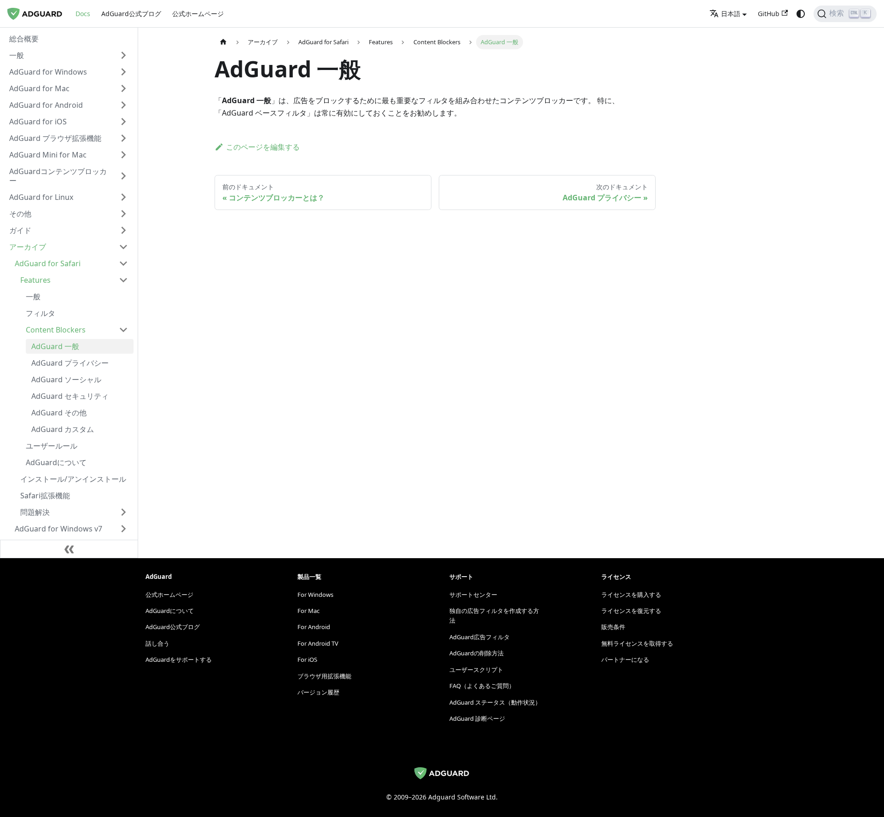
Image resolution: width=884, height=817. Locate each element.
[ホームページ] (223, 42)
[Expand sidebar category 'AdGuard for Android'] (123, 105)
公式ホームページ (198, 13)
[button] (69, 55)
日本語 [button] (730, 13)
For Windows (315, 594)
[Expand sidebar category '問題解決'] (123, 512)
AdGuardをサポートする (178, 659)
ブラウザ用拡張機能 (324, 676)
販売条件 (613, 627)
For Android (313, 627)
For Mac (308, 611)
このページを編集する (263, 147)
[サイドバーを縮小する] (69, 549)
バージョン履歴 (318, 692)
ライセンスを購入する (631, 594)
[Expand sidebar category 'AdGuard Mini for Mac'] (123, 154)
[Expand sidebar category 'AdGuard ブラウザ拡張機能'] (123, 138)
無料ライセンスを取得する (637, 643)
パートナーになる (625, 659)
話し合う (157, 643)
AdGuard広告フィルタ (479, 637)
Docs (83, 13)
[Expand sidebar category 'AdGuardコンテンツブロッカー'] (123, 176)
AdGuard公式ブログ (131, 13)
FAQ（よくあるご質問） (482, 686)
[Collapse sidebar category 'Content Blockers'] (123, 329)
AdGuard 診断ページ (477, 718)
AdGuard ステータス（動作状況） (495, 702)
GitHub (768, 13)
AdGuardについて (169, 611)
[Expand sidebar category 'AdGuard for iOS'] (123, 121)
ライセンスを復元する (631, 611)
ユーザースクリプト (476, 669)
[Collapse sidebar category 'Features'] (123, 280)
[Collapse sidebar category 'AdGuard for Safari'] (123, 263)
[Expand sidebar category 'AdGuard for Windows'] (123, 71)
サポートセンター (473, 594)
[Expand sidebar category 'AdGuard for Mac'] (123, 88)
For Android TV (317, 643)
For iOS (307, 659)
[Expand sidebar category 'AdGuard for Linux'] (123, 197)
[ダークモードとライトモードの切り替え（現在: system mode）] (800, 13)
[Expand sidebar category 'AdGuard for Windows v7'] (123, 528)
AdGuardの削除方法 (476, 653)
